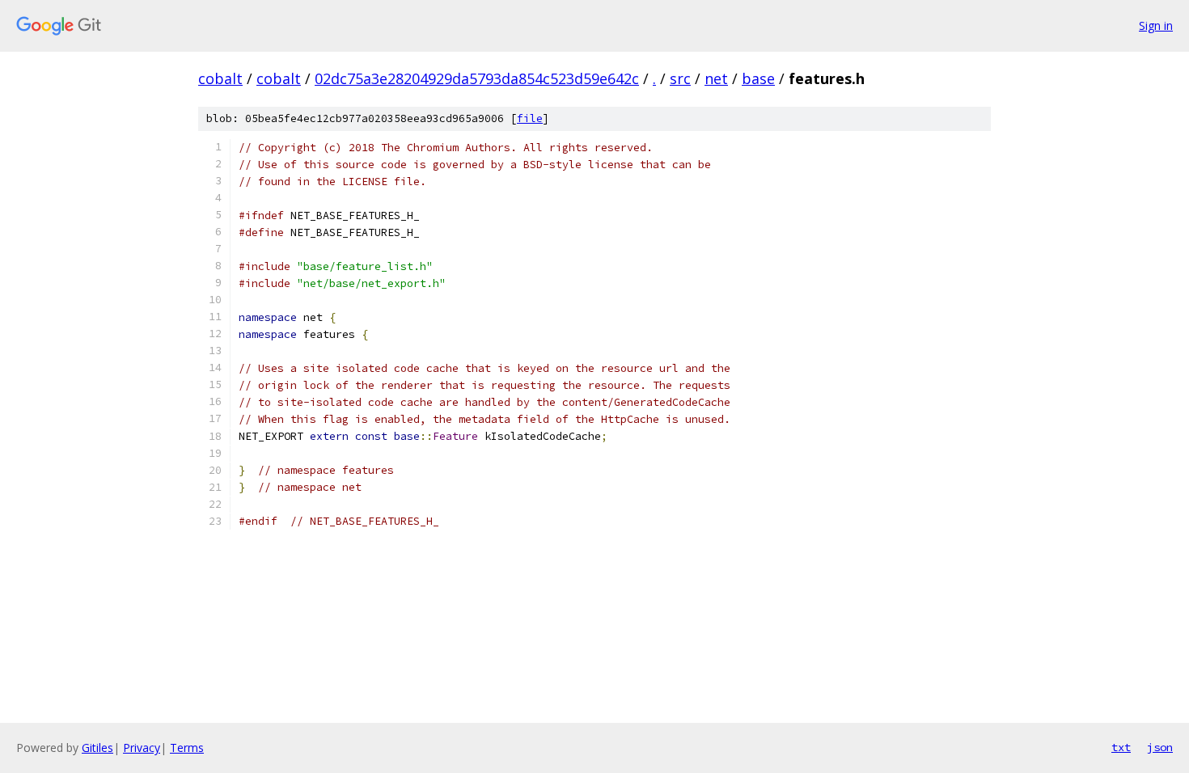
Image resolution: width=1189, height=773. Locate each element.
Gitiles (97, 747)
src (680, 78)
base (758, 78)
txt (1121, 747)
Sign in (1156, 25)
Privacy (141, 747)
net (716, 78)
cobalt (220, 78)
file (530, 118)
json (1160, 747)
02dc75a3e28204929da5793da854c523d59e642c (477, 78)
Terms (187, 747)
